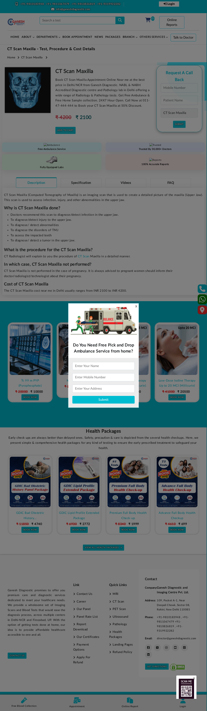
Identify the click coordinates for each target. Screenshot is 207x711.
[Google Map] (202, 311)
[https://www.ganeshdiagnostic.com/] (16, 22)
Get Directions (157, 667)
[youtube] (175, 647)
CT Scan (83, 256)
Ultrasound (120, 616)
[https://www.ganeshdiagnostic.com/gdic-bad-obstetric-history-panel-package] (30, 482)
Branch (129, 37)
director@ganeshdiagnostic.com (176, 638)
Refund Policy (122, 652)
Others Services (152, 37)
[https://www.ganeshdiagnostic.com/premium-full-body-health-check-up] (128, 482)
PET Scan (119, 609)
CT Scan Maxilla (32, 57)
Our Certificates (88, 636)
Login (171, 3)
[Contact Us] (202, 290)
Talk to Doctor (183, 37)
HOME (15, 37)
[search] (120, 20)
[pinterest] (184, 647)
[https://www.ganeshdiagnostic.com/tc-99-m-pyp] (30, 349)
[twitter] (157, 647)
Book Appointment (77, 37)
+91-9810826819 (84, 4)
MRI (115, 593)
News (99, 37)
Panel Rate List (87, 616)
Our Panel (84, 609)
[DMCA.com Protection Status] (177, 666)
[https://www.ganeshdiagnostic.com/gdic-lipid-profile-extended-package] (79, 482)
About (27, 37)
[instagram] (166, 647)
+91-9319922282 (109, 4)
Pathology (120, 624)
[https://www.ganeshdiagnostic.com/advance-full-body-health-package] (177, 482)
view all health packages (102, 548)
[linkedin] (148, 654)
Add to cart (65, 130)
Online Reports (171, 22)
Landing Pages (123, 644)
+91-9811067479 (58, 4)
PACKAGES (112, 37)
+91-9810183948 (32, 4)
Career (81, 601)
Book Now (30, 397)
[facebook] (148, 647)
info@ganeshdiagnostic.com (73, 9)
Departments (47, 37)
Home (11, 57)
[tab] (36, 182)
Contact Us (17, 656)
